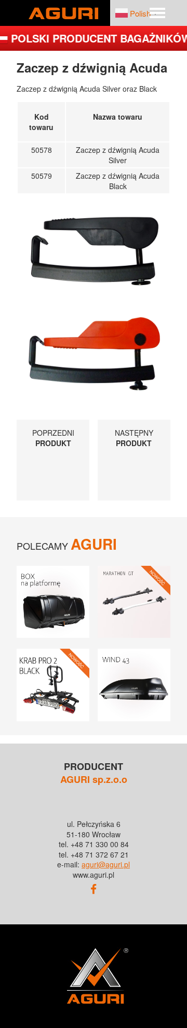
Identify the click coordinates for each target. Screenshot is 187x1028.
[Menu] (157, 13)
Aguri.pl (63, 13)
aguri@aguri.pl (106, 864)
